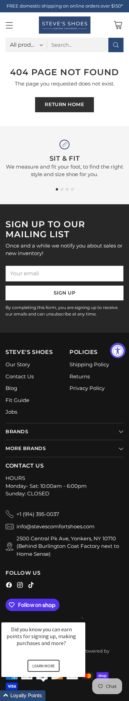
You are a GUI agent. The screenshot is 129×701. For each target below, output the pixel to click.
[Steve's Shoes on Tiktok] (31, 586)
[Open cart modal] (118, 25)
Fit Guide (17, 400)
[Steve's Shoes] (64, 25)
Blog (11, 388)
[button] (51, 695)
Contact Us (20, 376)
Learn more (43, 665)
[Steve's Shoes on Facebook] (9, 586)
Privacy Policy (87, 388)
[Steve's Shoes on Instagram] (20, 586)
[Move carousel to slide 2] (62, 189)
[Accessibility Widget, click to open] (118, 350)
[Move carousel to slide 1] (57, 189)
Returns (79, 376)
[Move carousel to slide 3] (67, 189)
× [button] (82, 617)
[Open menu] (9, 25)
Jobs (11, 412)
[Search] (115, 45)
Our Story (18, 364)
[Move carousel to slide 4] (72, 189)
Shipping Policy (89, 364)
